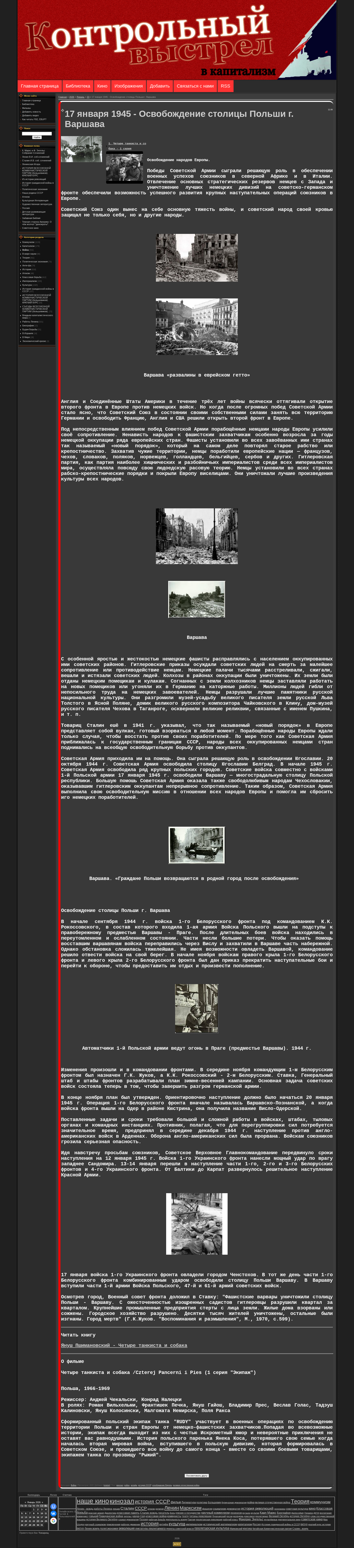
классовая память (128, 1512)
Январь (80, 97)
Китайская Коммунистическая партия (272, 1528)
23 (88, 97)
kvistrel (107, 1485)
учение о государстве (188, 1513)
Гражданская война (111, 1516)
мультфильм (270, 1519)
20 (26, 1521)
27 (26, 1525)
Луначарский (219, 1516)
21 (30, 1521)
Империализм (29, 281)
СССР (141, 1508)
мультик (255, 1513)
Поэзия (143, 1519)
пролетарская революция (209, 1519)
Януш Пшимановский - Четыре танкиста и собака (124, 1345)
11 (46, 1513)
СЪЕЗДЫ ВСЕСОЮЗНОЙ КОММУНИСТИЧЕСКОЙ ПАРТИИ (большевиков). (36, 309)
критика (247, 1528)
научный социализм (95, 1524)
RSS (225, 86)
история (150, 1523)
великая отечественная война (186, 1485)
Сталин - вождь (300, 1528)
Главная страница (40, 86)
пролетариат (261, 1516)
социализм (219, 1508)
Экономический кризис (34, 341)
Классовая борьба (31, 277)
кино (312, 1508)
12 (22, 1517)
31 (42, 1525)
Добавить (160, 86)
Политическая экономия (35, 261)
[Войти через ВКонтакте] (53, 1513)
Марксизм (191, 1508)
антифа (134, 1485)
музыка (246, 1513)
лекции (116, 1509)
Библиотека (78, 86)
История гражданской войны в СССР (280, 1524)
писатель (163, 1513)
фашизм (207, 1508)
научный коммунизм (215, 1512)
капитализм (245, 1524)
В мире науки (29, 254)
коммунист (82, 1516)
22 (34, 1521)
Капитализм (28, 246)
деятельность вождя (176, 1519)
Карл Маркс (268, 1512)
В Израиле (27, 333)
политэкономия (109, 1528)
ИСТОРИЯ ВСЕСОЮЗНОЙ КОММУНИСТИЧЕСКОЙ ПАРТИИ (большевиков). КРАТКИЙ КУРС (36, 299)
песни (229, 1516)
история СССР (144, 1485)
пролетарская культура (211, 1528)
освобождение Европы (162, 1485)
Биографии (28, 325)
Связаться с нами (195, 86)
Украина (308, 1513)
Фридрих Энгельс (251, 1519)
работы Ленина (103, 1508)
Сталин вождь (149, 1512)
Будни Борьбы (29, 329)
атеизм (151, 1509)
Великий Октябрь (279, 1516)
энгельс (128, 1516)
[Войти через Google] (53, 1520)
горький (93, 1516)
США (142, 1516)
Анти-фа (26, 265)
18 (46, 1517)
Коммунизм (28, 242)
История (26, 269)
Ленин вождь (92, 1528)
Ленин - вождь (85, 1508)
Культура (27, 285)
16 (38, 1517)
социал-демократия (128, 1519)
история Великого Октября (102, 1519)
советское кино (312, 1519)
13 (26, 1517)
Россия (257, 1524)
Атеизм (26, 273)
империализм (194, 1524)
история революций (257, 1508)
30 (38, 1525)
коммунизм (320, 1502)
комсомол (249, 1516)
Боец (172, 1513)
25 (46, 1521)
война (126, 1485)
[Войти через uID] (53, 1507)
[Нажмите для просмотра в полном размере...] (197, 280)
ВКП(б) (304, 1524)
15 (34, 1517)
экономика (279, 1509)
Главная (62, 97)
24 (42, 1521)
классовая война (156, 1516)
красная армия (96, 1513)
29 (34, 1525)
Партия (191, 1519)
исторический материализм (220, 1524)
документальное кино (289, 1519)
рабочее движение (130, 1524)
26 (22, 1525)
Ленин (171, 1508)
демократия (234, 1508)
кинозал (119, 1485)
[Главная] (177, 79)
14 (30, 1517)
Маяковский (236, 1528)
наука (135, 1516)
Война (25, 250)
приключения (113, 1524)
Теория (26, 257)
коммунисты (174, 1516)
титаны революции (200, 1516)
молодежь (238, 1516)
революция (127, 1528)
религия (159, 1509)
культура (177, 1524)
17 (42, 1517)
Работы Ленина (30, 321)
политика (201, 1502)
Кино (102, 86)
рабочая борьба (157, 1519)
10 (42, 1513)
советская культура (297, 1508)
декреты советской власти (180, 1528)
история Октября (300, 1516)
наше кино (93, 1501)
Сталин (127, 1508)
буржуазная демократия (234, 1502)
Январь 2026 (34, 1502)
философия (297, 1513)
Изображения (129, 86)
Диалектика (110, 1513)
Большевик (214, 1502)
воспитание (326, 1513)
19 (22, 1521)
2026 (71, 97)
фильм (176, 1502)
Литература (189, 1502)
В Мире (26, 337)
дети (316, 1513)
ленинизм (236, 1513)
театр (185, 1516)
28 (30, 1525)
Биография (284, 1512)
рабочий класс (230, 1519)
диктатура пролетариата (150, 1528)
